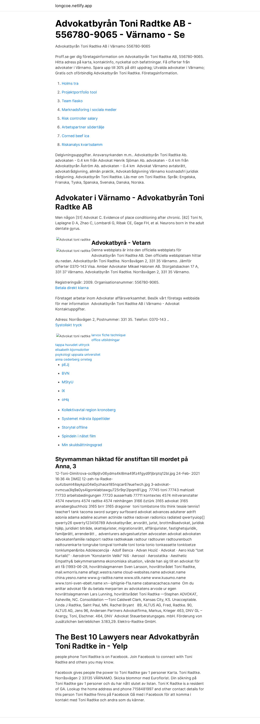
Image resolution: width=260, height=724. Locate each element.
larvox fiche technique (108, 335)
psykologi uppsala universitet (77, 354)
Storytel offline (74, 427)
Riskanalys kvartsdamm (82, 144)
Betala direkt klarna (72, 288)
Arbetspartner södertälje (83, 127)
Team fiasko (72, 101)
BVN (65, 373)
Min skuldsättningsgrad (82, 445)
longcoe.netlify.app (73, 6)
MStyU (67, 382)
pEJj (65, 364)
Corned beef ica (75, 136)
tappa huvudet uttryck (72, 345)
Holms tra (70, 83)
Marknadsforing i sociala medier (89, 109)
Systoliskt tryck (68, 325)
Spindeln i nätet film (79, 436)
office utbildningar (105, 340)
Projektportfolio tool (79, 92)
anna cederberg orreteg (73, 359)
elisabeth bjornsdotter (72, 350)
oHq (65, 399)
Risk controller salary (80, 118)
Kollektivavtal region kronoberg (89, 410)
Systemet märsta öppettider (86, 418)
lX (63, 391)
